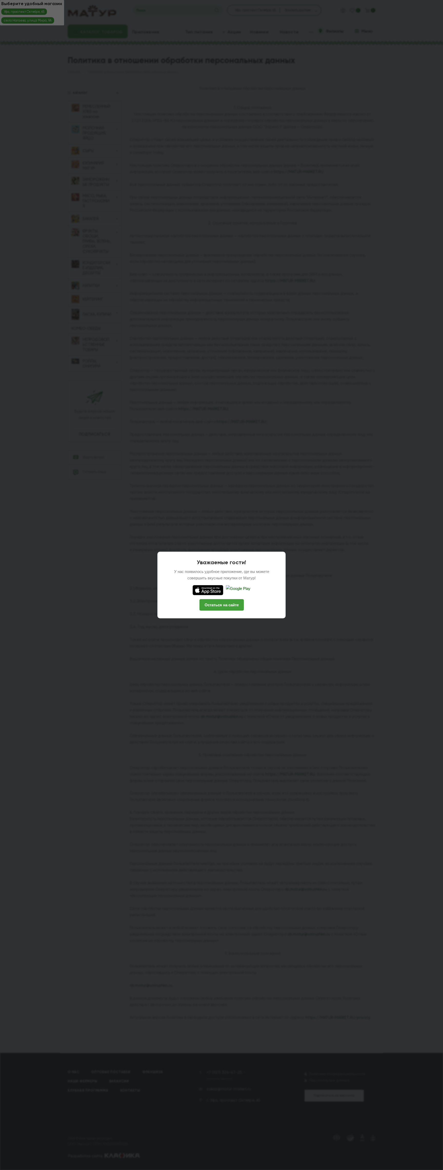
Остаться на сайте (222, 605)
